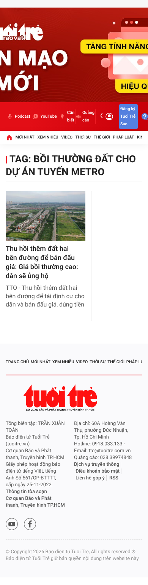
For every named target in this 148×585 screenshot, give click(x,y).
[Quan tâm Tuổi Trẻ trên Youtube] (12, 524)
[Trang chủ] (9, 137)
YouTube (48, 116)
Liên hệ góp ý (90, 478)
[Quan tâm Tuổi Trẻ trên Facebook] (30, 524)
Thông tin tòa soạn (26, 492)
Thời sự (83, 137)
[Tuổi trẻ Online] (61, 397)
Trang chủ (17, 361)
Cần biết (70, 116)
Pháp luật (123, 137)
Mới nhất (25, 137)
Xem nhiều (47, 137)
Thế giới (102, 137)
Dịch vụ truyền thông (96, 464)
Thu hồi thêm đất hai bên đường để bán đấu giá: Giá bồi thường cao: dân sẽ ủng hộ (42, 262)
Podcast (22, 116)
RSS (113, 478)
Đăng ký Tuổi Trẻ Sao (127, 116)
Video (66, 137)
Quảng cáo (88, 116)
